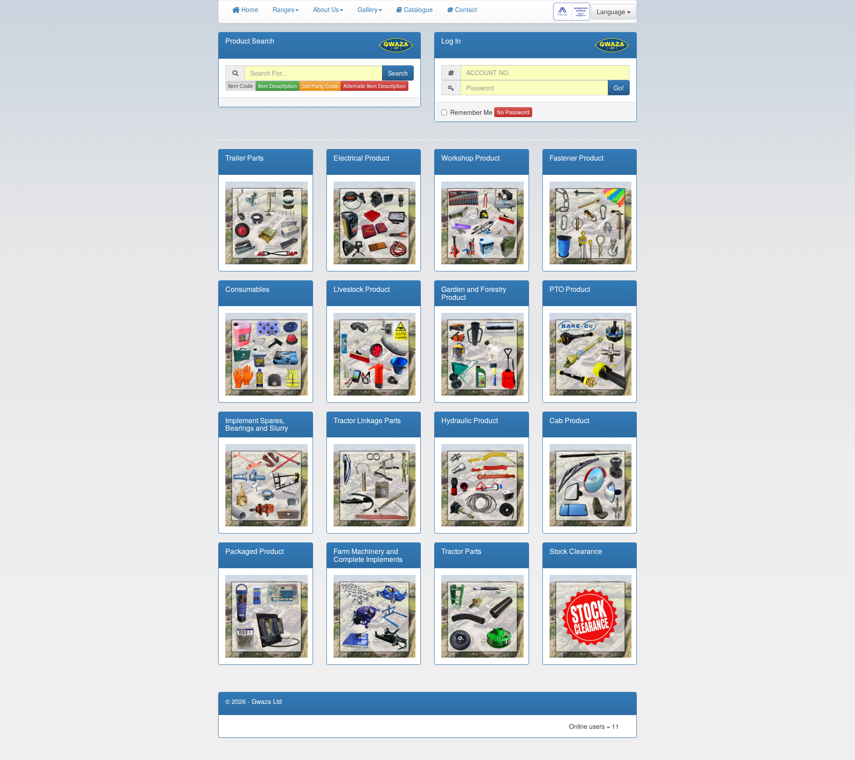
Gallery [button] (368, 9)
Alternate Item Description (374, 85)
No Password (513, 112)
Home (249, 9)
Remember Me (471, 112)
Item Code (240, 85)
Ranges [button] (283, 9)
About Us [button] (326, 9)
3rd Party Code (320, 85)
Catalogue (418, 9)
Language (612, 11)
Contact (466, 9)
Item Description (277, 85)
